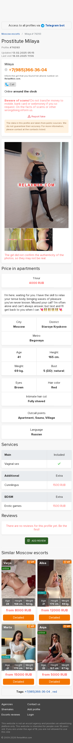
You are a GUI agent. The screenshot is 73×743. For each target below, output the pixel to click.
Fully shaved (36, 401)
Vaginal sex (11, 464)
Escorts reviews (10, 714)
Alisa (42, 563)
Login (30, 714)
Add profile (33, 709)
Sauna (39, 418)
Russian (36, 434)
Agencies (7, 704)
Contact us (33, 704)
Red (54, 387)
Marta (8, 627)
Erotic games (13, 506)
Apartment (26, 418)
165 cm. (54, 357)
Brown (18, 387)
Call (12, 84)
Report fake (38, 116)
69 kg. (19, 371)
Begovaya (37, 340)
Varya (7, 563)
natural (59, 371)
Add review (39, 540)
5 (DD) (47, 371)
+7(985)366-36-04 (28, 70)
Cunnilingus (11, 485)
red (55, 692)
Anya (42, 627)
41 (19, 357)
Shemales (7, 709)
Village (50, 418)
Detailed (18, 617)
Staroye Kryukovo (54, 327)
